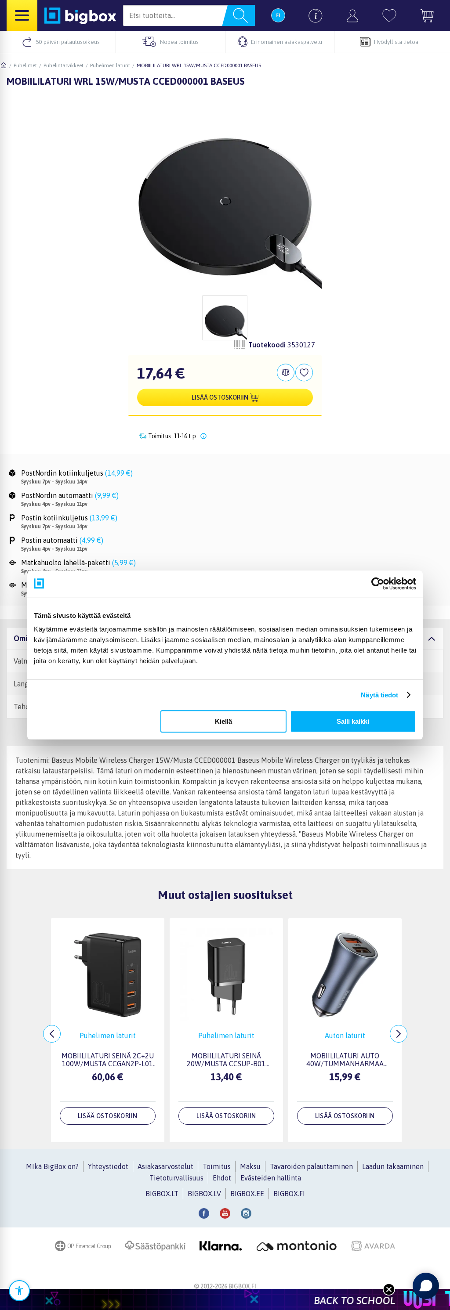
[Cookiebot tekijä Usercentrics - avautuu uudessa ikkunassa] (377, 583)
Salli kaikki (353, 721)
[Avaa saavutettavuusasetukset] (19, 1290)
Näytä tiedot (379, 695)
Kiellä (223, 721)
